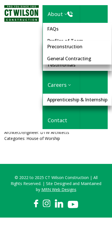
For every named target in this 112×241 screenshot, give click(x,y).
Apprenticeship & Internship (77, 100)
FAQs (53, 29)
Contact (57, 120)
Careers (57, 84)
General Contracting (69, 58)
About (55, 14)
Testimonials (61, 65)
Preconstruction (64, 46)
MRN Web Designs (58, 189)
